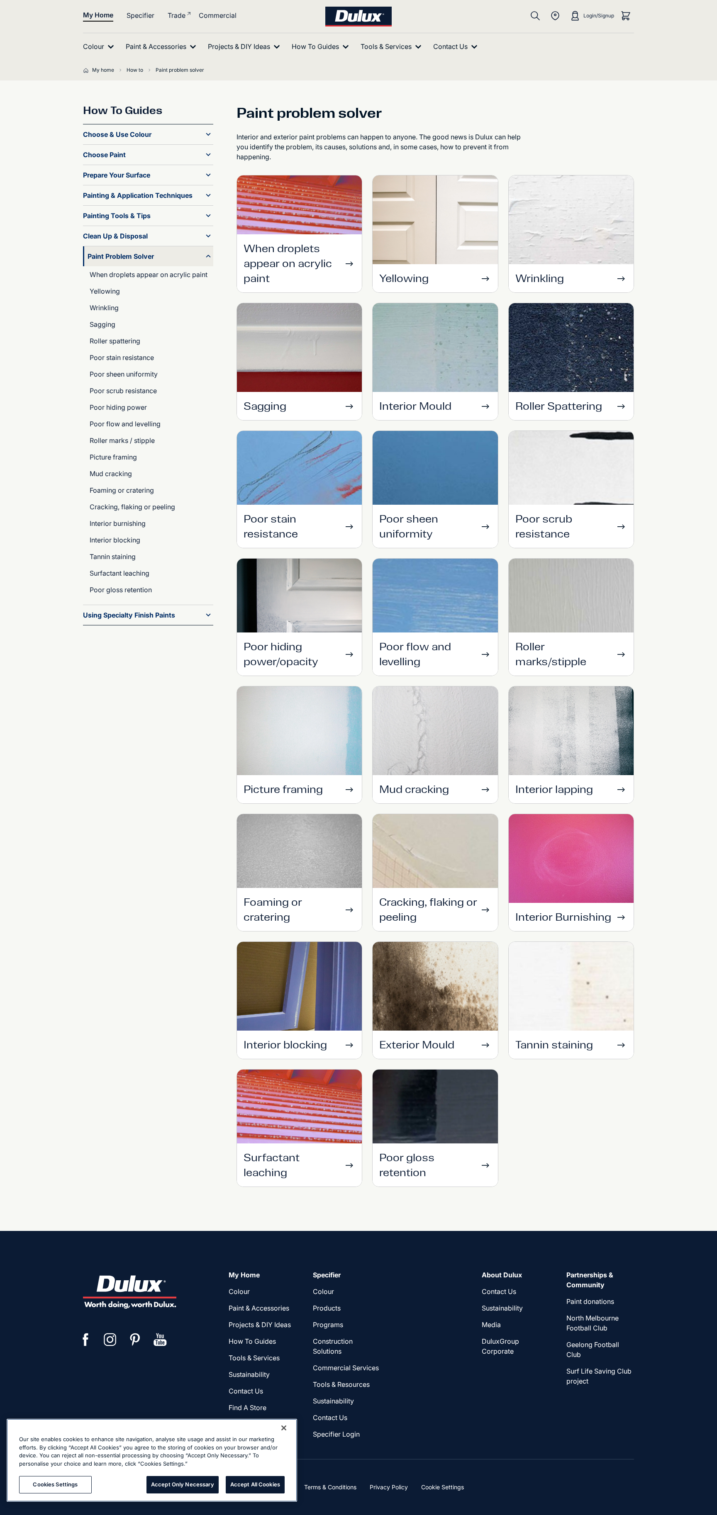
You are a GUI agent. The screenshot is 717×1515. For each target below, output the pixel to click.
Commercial (218, 15)
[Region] (555, 15)
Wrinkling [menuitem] (104, 308)
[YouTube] (160, 1339)
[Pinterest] (135, 1339)
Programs (328, 1324)
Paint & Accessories (259, 1308)
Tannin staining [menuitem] (113, 556)
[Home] (87, 70)
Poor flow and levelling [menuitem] (125, 424)
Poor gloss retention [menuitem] (121, 590)
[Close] (284, 1428)
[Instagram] (110, 1339)
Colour (239, 1291)
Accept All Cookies (255, 1484)
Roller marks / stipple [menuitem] (122, 440)
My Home (98, 15)
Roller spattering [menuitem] (115, 341)
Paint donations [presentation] (590, 1301)
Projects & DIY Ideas (260, 1324)
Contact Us (246, 1391)
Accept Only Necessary (182, 1484)
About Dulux (502, 1275)
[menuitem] (100, 46)
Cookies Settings (55, 1484)
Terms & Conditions (330, 1487)
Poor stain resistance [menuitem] (122, 357)
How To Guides (252, 1341)
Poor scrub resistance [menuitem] (123, 391)
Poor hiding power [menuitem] (118, 407)
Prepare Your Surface (116, 175)
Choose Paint (104, 155)
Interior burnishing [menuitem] (118, 523)
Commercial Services (346, 1368)
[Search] (535, 15)
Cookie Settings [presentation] (442, 1487)
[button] (208, 134)
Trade (176, 15)
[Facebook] (85, 1339)
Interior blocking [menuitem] (115, 540)
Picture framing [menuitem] (113, 457)
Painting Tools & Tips (117, 216)
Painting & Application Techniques (138, 195)
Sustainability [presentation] (249, 1374)
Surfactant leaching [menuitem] (119, 573)
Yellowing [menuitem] (105, 291)
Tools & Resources (341, 1384)
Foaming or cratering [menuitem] (122, 490)
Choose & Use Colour (117, 134)
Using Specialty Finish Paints (129, 615)
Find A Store (247, 1407)
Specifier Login (336, 1434)
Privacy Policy (389, 1487)
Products (327, 1308)
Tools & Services (254, 1358)
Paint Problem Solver (121, 256)
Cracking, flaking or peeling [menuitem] (132, 507)
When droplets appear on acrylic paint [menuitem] (148, 274)
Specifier (140, 15)
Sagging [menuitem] (102, 324)
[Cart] (625, 15)
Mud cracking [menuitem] (111, 473)
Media (491, 1324)
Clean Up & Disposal (115, 236)
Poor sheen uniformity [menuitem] (124, 374)
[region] (152, 1460)
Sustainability (333, 1401)
